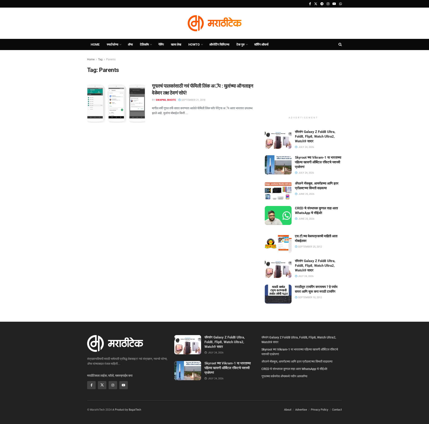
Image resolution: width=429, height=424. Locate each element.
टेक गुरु (240, 44)
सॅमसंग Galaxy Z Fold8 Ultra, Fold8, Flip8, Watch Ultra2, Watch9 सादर (315, 136)
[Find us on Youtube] (334, 4)
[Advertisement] (303, 85)
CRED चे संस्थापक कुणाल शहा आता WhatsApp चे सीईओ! (294, 369)
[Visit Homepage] (214, 23)
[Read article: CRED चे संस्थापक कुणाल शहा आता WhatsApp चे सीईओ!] (278, 215)
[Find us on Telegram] (322, 4)
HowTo (194, 44)
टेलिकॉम (144, 44)
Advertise (301, 409)
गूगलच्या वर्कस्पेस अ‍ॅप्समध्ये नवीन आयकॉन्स (284, 376)
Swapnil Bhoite (166, 100)
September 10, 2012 (309, 297)
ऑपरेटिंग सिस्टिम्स (219, 44)
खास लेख (176, 44)
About (287, 409)
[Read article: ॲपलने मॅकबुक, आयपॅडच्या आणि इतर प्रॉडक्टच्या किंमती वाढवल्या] (278, 190)
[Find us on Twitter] (315, 4)
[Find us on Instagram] (328, 4)
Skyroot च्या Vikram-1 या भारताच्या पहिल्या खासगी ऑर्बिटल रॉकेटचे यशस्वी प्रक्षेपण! (318, 162)
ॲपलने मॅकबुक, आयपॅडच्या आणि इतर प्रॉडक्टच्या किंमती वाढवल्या (296, 361)
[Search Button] (340, 44)
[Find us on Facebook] (310, 4)
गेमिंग (161, 44)
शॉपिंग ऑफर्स (261, 44)
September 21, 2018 (193, 100)
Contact (337, 409)
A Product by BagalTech (126, 409)
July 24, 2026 (305, 276)
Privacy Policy (319, 409)
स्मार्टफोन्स (112, 44)
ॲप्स (130, 44)
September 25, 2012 (309, 246)
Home (95, 44)
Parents (111, 59)
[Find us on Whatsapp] (340, 4)
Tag (100, 59)
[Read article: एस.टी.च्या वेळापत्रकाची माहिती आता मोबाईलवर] (278, 243)
